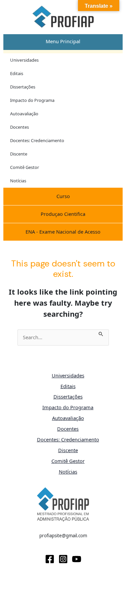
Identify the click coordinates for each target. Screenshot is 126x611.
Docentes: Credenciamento (37, 140)
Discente (18, 154)
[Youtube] (76, 559)
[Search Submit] (100, 333)
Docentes (19, 127)
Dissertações (22, 87)
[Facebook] (49, 559)
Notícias (18, 181)
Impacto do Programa (32, 100)
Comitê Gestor (24, 167)
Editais (16, 73)
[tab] (63, 41)
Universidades (24, 60)
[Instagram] (63, 559)
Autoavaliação (24, 114)
